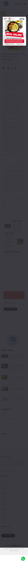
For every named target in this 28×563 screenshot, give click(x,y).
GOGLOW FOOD (14, 550)
